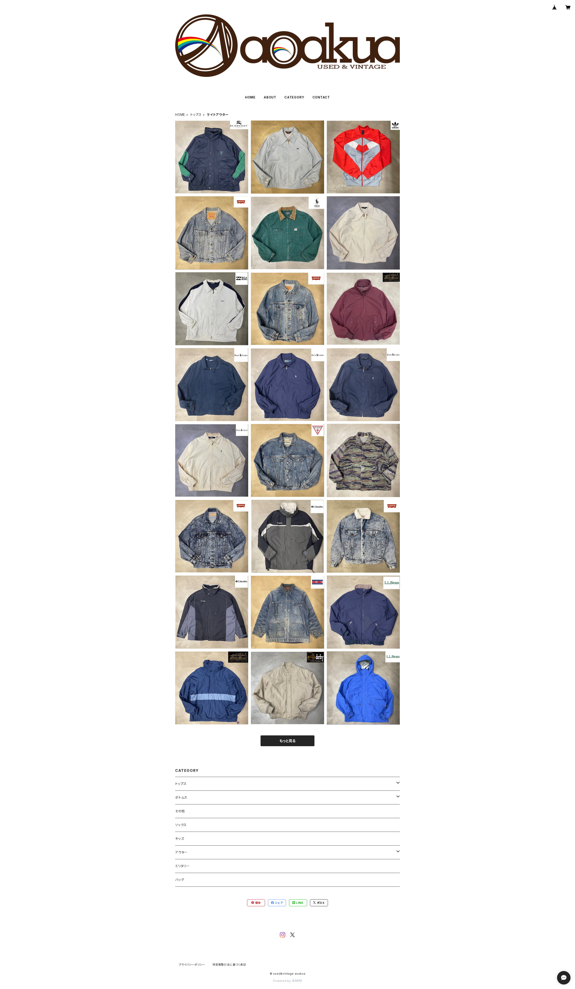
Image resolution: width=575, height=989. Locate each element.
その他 (180, 811)
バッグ (179, 880)
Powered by (282, 980)
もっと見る (287, 741)
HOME (250, 97)
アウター (181, 852)
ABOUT (270, 97)
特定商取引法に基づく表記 (229, 964)
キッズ (179, 838)
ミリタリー (182, 866)
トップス (196, 114)
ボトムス (181, 797)
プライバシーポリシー (192, 964)
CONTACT (321, 97)
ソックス (181, 825)
